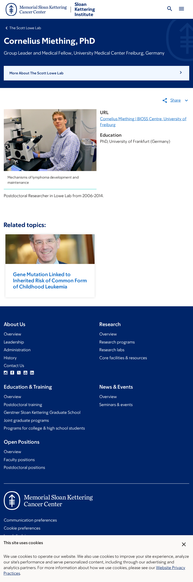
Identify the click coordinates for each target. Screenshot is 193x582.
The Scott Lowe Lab (25, 28)
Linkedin (32, 373)
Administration (17, 349)
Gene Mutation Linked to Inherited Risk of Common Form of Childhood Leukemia (50, 280)
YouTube (25, 373)
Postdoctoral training (23, 404)
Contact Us (14, 365)
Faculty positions (19, 459)
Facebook (12, 373)
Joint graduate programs (26, 420)
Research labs (111, 349)
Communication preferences (30, 520)
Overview (12, 334)
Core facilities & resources (123, 357)
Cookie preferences (22, 528)
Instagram (6, 373)
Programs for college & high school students (44, 428)
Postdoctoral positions (24, 467)
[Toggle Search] (170, 9)
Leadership (14, 342)
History (10, 357)
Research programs (117, 342)
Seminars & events (116, 404)
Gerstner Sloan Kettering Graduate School (42, 412)
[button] (96, 73)
